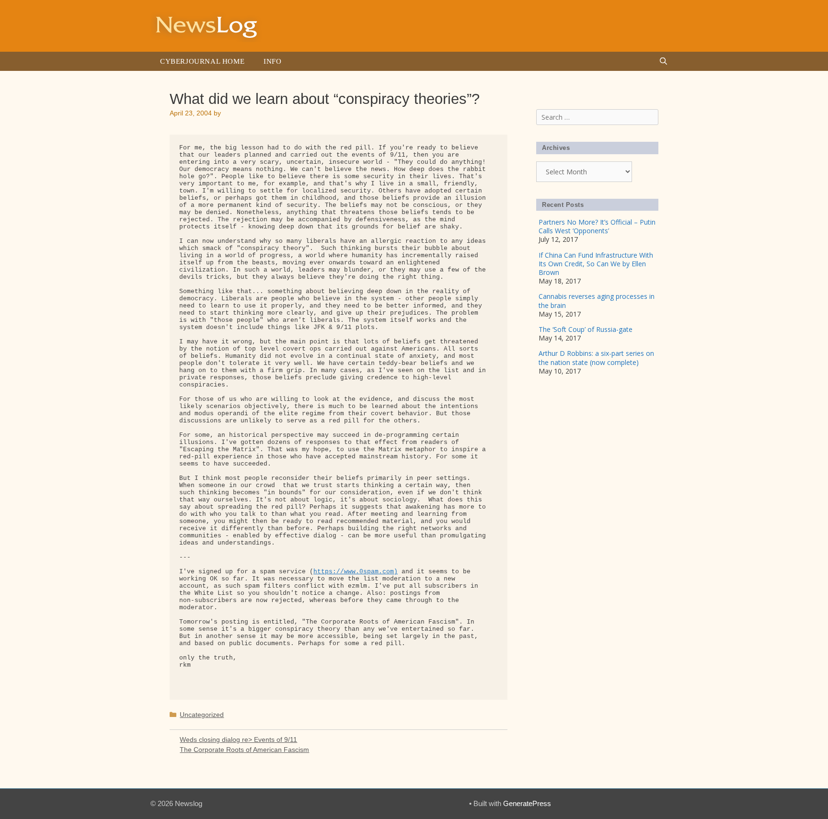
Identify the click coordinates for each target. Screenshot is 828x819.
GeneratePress (527, 803)
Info (272, 61)
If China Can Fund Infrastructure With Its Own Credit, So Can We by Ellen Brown (596, 263)
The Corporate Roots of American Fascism (244, 749)
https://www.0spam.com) (355, 571)
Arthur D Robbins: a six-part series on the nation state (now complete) (596, 357)
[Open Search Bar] (663, 61)
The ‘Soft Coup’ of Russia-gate (585, 329)
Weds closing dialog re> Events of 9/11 (238, 739)
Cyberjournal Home (202, 61)
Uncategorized (202, 714)
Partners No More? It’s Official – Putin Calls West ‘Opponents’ (597, 226)
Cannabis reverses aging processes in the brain (597, 300)
